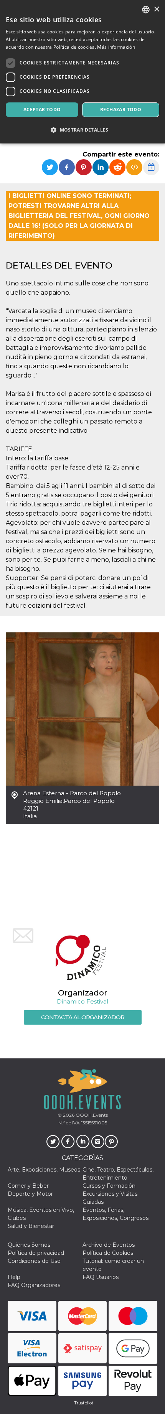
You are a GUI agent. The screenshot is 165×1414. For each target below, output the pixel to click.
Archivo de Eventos (108, 1244)
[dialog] (82, 71)
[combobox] (146, 9)
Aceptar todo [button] (42, 109)
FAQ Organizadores (34, 1285)
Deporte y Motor (30, 1193)
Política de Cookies (107, 1252)
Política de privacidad (36, 1252)
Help (14, 1277)
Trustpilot (83, 1403)
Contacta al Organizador (82, 1017)
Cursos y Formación (108, 1185)
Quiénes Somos (29, 1244)
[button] (82, 130)
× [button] (156, 9)
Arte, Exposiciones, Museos (44, 1169)
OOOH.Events (91, 1115)
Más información (116, 47)
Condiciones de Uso (34, 1260)
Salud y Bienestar (31, 1226)
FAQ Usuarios (100, 1277)
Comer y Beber (28, 1185)
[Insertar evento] (134, 167)
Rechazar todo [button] (120, 109)
